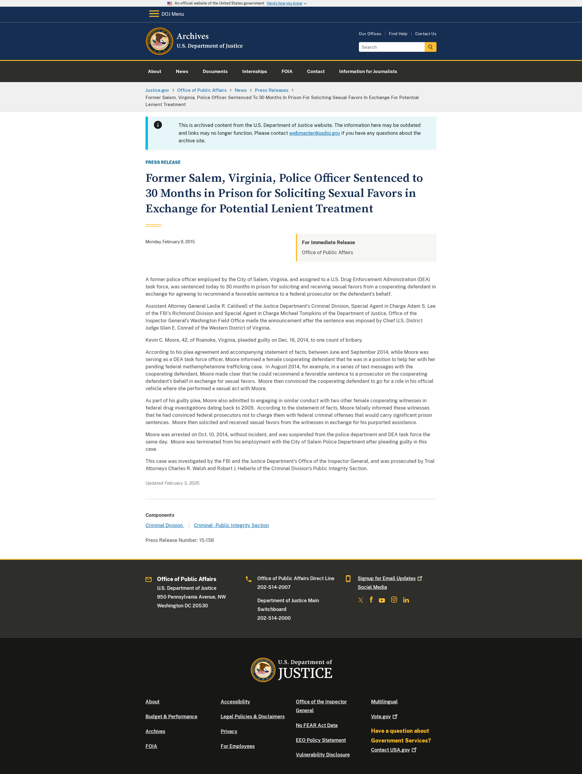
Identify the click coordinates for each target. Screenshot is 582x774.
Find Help (398, 34)
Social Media (372, 587)
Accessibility (235, 702)
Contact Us (425, 34)
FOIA (151, 746)
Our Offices (370, 34)
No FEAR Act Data (317, 725)
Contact (390, 750)
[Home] (195, 52)
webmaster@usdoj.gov (314, 133)
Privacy (229, 731)
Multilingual (384, 702)
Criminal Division (165, 525)
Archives (155, 731)
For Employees (238, 746)
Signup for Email (387, 578)
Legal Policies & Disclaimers (253, 716)
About (152, 702)
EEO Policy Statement (321, 740)
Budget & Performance (171, 716)
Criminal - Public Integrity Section (231, 525)
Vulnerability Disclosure (323, 755)
